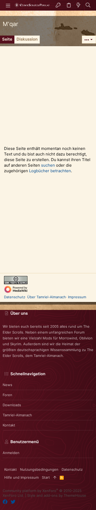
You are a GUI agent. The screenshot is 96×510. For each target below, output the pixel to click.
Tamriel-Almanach (17, 415)
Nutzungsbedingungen (39, 469)
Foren (7, 395)
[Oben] (54, 477)
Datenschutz (14, 297)
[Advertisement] (48, 94)
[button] (8, 5)
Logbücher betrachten (50, 170)
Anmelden (11, 453)
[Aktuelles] (78, 5)
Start (46, 477)
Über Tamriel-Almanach (46, 297)
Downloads (12, 405)
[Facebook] (5, 501)
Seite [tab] (7, 39)
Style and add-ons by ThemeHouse (56, 495)
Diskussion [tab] (27, 39)
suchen (48, 165)
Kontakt (9, 425)
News (7, 385)
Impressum (77, 297)
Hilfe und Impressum (21, 477)
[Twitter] (13, 501)
